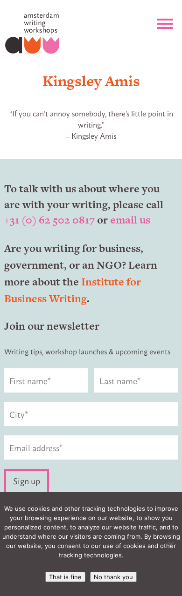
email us (130, 219)
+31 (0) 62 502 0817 (49, 219)
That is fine (65, 577)
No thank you (113, 577)
